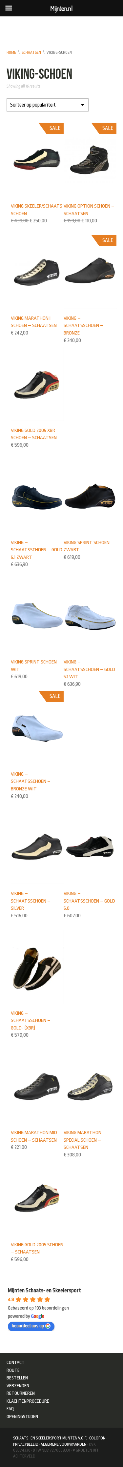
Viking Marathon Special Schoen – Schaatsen (82, 1140)
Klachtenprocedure (28, 1401)
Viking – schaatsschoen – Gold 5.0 (89, 900)
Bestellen (17, 1377)
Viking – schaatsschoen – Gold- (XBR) (31, 1020)
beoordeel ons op (28, 1326)
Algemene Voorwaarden (64, 1444)
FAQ (10, 1408)
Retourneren (21, 1393)
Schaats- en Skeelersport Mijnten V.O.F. (50, 1438)
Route (13, 1370)
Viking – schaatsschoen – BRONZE (83, 325)
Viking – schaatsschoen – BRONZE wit (31, 781)
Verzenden (18, 1385)
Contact (16, 1362)
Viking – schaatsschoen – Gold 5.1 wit (89, 669)
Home (11, 52)
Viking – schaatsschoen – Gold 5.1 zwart (36, 550)
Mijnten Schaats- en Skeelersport (44, 1290)
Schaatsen (31, 52)
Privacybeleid (25, 1444)
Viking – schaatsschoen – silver (31, 900)
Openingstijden (22, 1416)
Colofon (97, 1438)
